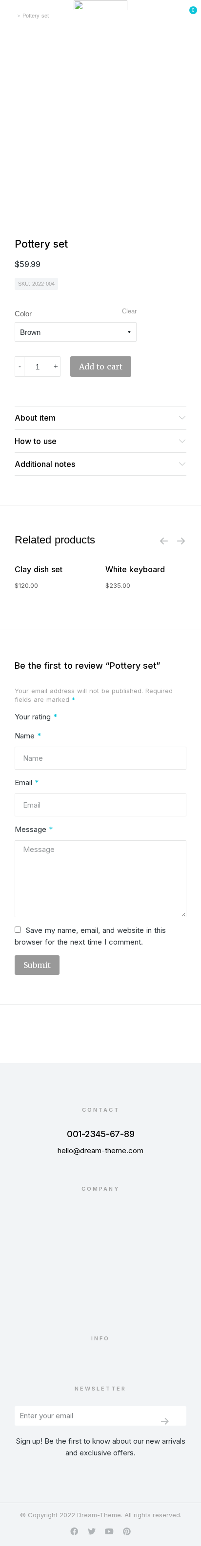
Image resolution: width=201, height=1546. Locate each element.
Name (28, 735)
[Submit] (164, 1421)
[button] (15, 17)
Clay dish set (38, 569)
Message (34, 829)
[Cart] (186, 16)
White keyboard (135, 569)
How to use (36, 441)
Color (23, 313)
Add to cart (100, 366)
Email (27, 782)
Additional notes (45, 464)
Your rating (36, 716)
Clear (129, 311)
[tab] (100, 417)
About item (35, 418)
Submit (37, 965)
